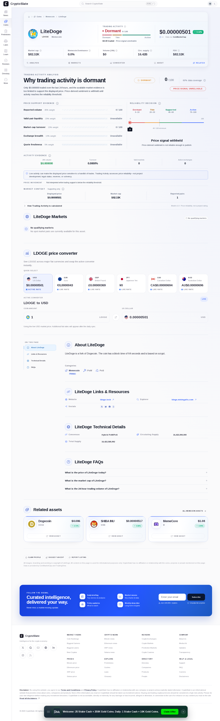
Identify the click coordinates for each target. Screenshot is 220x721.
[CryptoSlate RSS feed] (30, 655)
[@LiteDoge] (101, 406)
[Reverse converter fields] (115, 317)
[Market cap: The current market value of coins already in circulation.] (40, 50)
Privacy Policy (90, 690)
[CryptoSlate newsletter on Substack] (38, 647)
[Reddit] (105, 406)
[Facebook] (109, 406)
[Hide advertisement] (183, 711)
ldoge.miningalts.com (182, 400)
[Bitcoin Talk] (113, 406)
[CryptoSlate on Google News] (30, 647)
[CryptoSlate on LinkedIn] (53, 647)
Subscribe (196, 597)
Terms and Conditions (70, 690)
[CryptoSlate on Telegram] (46, 647)
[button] (6, 81)
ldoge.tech (105, 400)
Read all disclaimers (28, 698)
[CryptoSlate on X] (23, 647)
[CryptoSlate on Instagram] (23, 655)
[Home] (29, 17)
